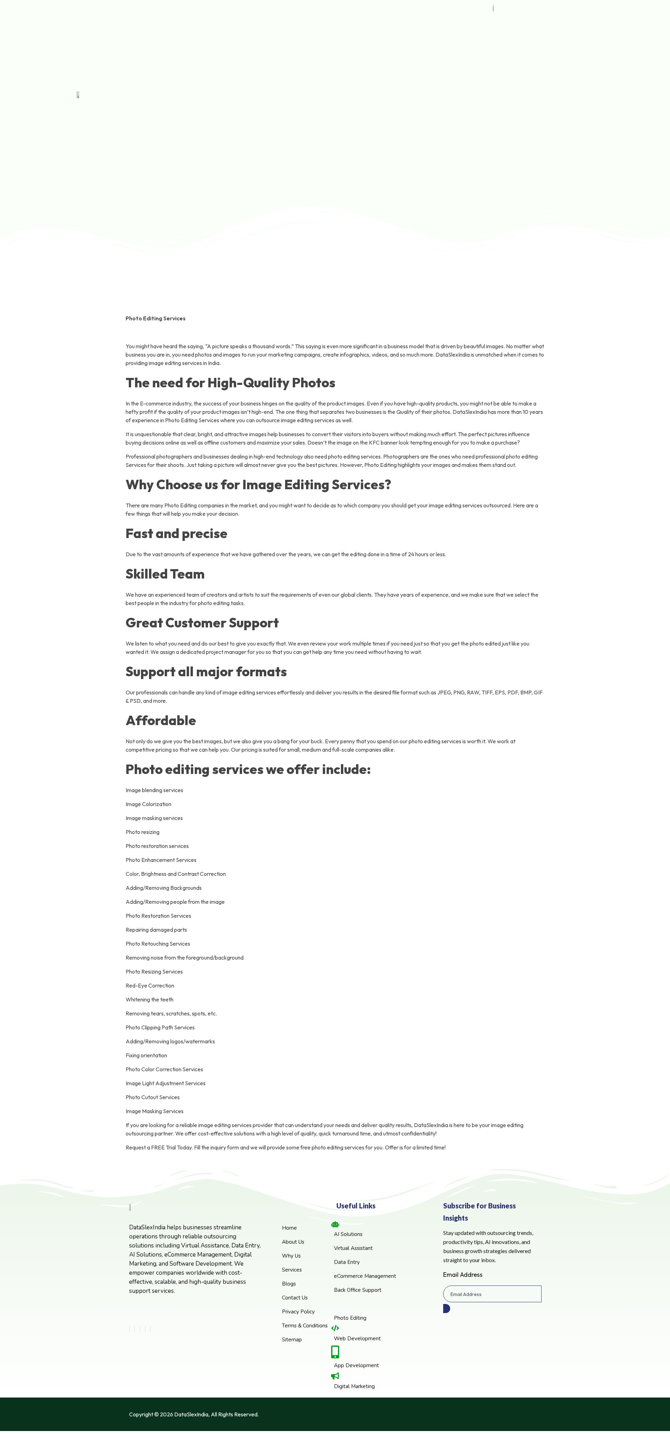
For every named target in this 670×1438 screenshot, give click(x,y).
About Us (265, 406)
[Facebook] (129, 1329)
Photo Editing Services (278, 381)
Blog (247, 457)
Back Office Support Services (284, 319)
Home (249, 256)
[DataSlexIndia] (165, 245)
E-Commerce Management (282, 331)
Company (255, 395)
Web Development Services (283, 344)
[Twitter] (134, 1329)
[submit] (446, 1308)
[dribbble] (145, 1329)
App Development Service (281, 356)
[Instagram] (150, 1329)
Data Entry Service (274, 306)
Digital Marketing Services (281, 368)
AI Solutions (267, 281)
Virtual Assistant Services (280, 294)
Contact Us (257, 472)
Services (253, 271)
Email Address (463, 1275)
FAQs (261, 430)
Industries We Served (276, 443)
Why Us (263, 418)
